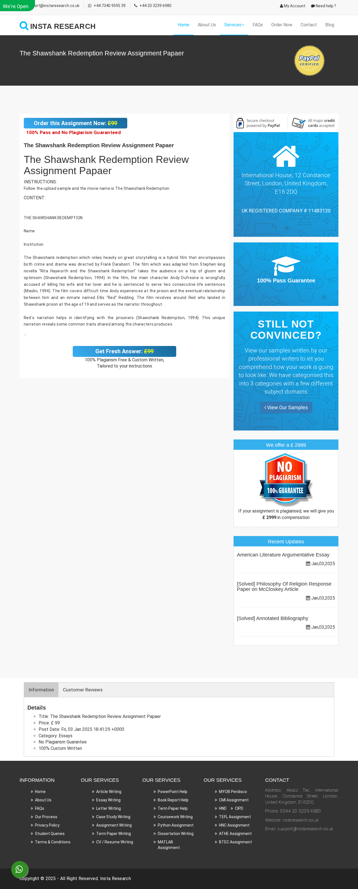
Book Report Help (173, 800)
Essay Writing (108, 800)
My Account (294, 6)
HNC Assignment (234, 825)
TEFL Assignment (235, 817)
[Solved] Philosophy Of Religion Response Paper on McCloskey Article (284, 586)
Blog (329, 24)
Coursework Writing (175, 817)
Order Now (281, 24)
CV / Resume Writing (114, 842)
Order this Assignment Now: (75, 123)
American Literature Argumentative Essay (283, 555)
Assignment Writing (114, 825)
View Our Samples (287, 407)
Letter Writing (108, 808)
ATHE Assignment (235, 833)
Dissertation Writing (176, 833)
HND (223, 808)
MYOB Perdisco (233, 791)
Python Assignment (176, 825)
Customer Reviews (83, 690)
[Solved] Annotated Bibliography (272, 618)
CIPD (239, 808)
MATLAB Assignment (169, 845)
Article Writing (108, 791)
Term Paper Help (173, 808)
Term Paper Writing (113, 833)
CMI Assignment (234, 800)
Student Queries (50, 833)
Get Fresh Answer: (124, 351)
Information (41, 690)
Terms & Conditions (52, 842)
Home (183, 24)
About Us (207, 24)
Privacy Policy (47, 825)
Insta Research (115, 878)
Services (232, 24)
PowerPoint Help (172, 791)
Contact (309, 24)
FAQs (258, 24)
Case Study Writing (113, 817)
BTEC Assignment (235, 842)
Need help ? (325, 6)
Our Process (46, 817)
